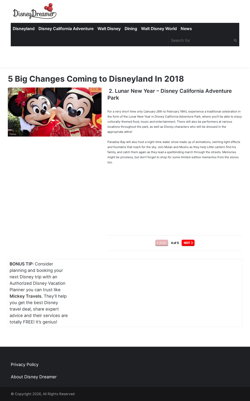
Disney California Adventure (66, 28)
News (186, 28)
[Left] (162, 243)
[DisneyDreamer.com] (35, 12)
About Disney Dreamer (34, 376)
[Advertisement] (175, 194)
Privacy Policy (24, 364)
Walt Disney (109, 28)
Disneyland (24, 28)
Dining (131, 28)
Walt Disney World (159, 28)
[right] (188, 243)
